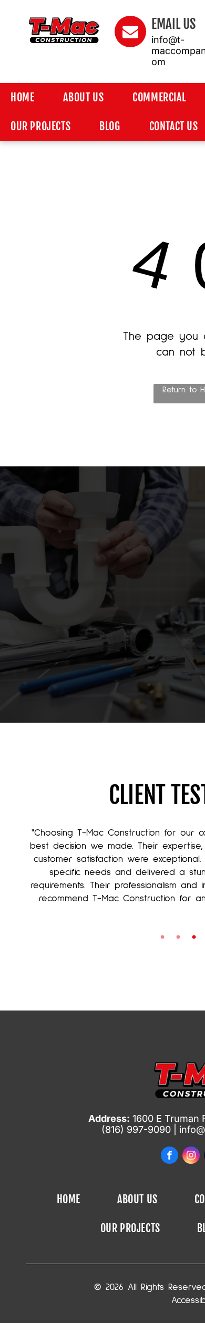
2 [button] (178, 937)
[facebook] (169, 1155)
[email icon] (130, 44)
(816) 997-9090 (136, 1129)
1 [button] (162, 937)
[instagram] (191, 1155)
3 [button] (194, 937)
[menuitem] (26, 97)
